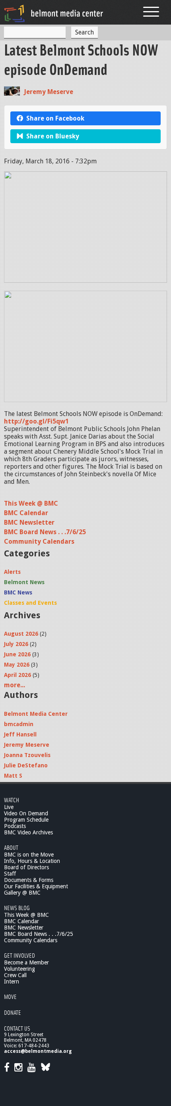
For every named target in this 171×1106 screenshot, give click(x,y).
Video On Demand (26, 813)
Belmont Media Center (36, 714)
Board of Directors (26, 867)
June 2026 (17, 654)
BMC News (18, 592)
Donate (12, 1012)
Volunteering (19, 969)
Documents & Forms (28, 880)
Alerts (12, 572)
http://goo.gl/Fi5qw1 (36, 421)
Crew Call (15, 975)
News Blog (17, 907)
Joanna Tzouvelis (27, 755)
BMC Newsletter (29, 522)
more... (14, 685)
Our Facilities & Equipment (36, 886)
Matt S (13, 775)
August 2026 (21, 634)
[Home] (53, 13)
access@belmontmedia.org (38, 1051)
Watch (11, 799)
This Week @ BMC (31, 503)
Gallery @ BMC (22, 892)
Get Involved (19, 955)
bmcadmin (18, 724)
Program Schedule (26, 820)
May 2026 (16, 664)
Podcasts (15, 826)
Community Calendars (39, 541)
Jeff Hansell (20, 734)
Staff (10, 873)
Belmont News (24, 582)
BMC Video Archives (28, 832)
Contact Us (17, 1028)
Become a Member (26, 962)
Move (10, 996)
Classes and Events (30, 603)
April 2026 (17, 675)
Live (9, 807)
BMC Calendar (26, 513)
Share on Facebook (55, 118)
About (11, 847)
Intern (11, 981)
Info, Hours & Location (32, 861)
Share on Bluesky (52, 136)
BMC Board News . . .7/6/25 (45, 532)
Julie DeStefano (26, 765)
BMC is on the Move (29, 854)
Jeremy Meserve (48, 92)
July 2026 (16, 644)
